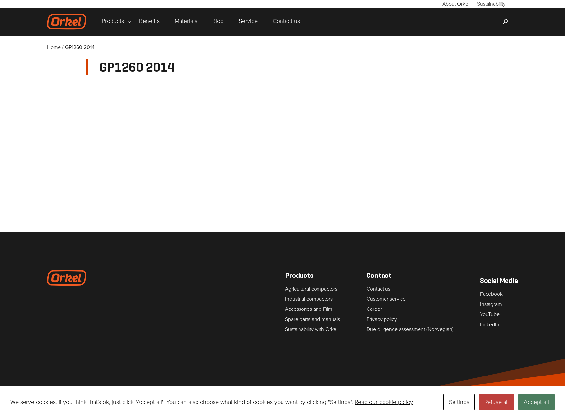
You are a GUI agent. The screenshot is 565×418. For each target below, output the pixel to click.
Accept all (536, 402)
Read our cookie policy (384, 402)
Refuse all (496, 402)
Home (54, 47)
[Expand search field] (505, 21)
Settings (459, 402)
